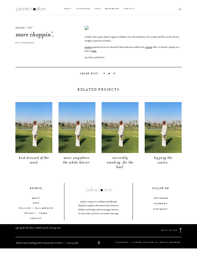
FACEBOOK (161, 204)
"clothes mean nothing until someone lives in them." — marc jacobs (46, 242)
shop (98, 9)
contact (129, 9)
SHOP (36, 203)
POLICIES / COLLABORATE (36, 208)
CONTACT (36, 219)
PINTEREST (160, 209)
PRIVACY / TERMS (36, 213)
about (68, 9)
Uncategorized (25, 43)
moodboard (112, 9)
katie (94, 50)
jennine (88, 47)
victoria (148, 47)
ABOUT (36, 198)
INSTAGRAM (160, 198)
